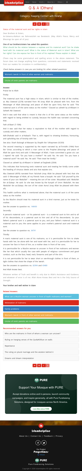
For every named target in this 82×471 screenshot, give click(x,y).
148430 (34, 206)
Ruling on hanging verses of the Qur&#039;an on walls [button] (28, 339)
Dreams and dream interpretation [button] (19, 358)
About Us (23, 436)
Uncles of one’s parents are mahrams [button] (21, 80)
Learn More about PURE (41, 409)
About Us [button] (50, 2)
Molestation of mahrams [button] (15, 302)
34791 (33, 230)
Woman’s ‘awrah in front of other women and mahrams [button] (29, 74)
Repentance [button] (10, 346)
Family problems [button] (12, 309)
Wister (42, 455)
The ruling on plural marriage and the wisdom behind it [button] (29, 352)
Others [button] (60, 2)
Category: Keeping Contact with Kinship (41, 16)
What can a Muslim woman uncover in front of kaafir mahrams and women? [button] (38, 296)
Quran (34, 2)
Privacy (59, 436)
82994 (35, 265)
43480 (44, 265)
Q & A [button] (41, 2)
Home (27, 2)
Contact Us (36, 436)
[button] (67, 2)
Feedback (48, 436)
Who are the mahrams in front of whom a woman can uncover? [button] (32, 333)
